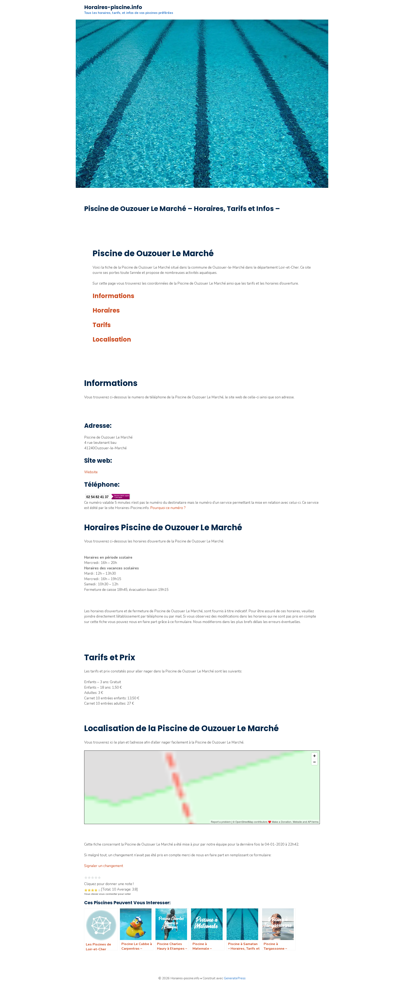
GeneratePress (235, 978)
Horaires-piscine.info (113, 7)
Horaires (106, 310)
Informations (113, 296)
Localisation (112, 339)
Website (91, 472)
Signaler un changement (103, 865)
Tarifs (102, 325)
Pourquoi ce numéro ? (168, 507)
